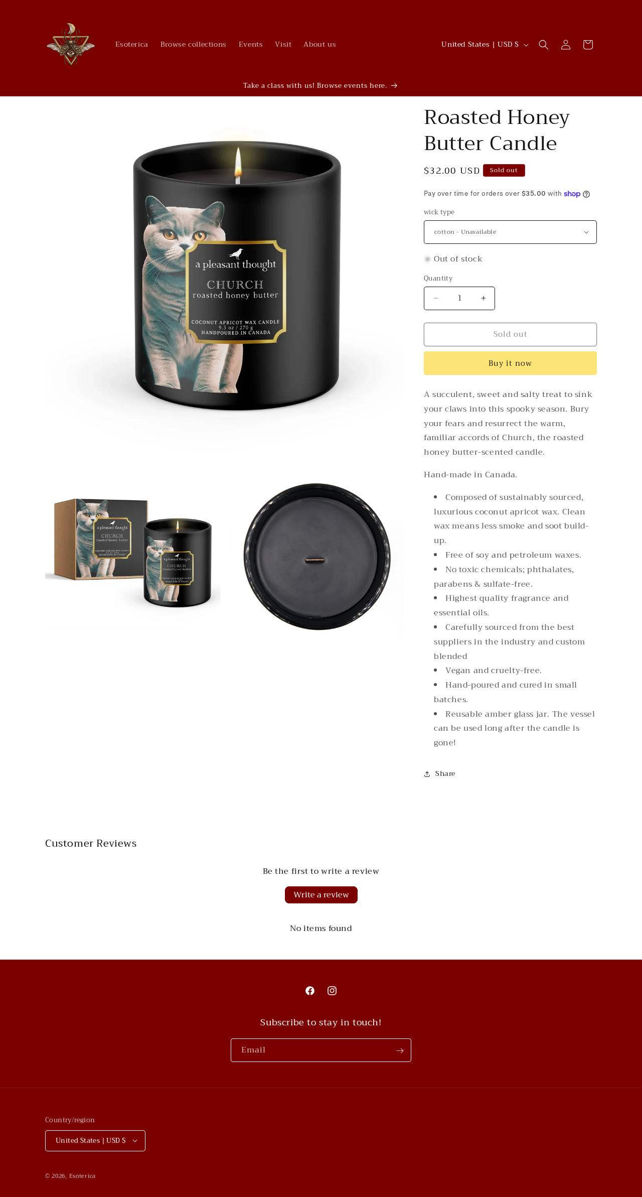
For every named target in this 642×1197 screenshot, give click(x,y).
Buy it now (510, 363)
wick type (439, 212)
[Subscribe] (400, 1050)
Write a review (321, 895)
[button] (544, 45)
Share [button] (445, 773)
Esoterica (82, 1175)
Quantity (438, 279)
